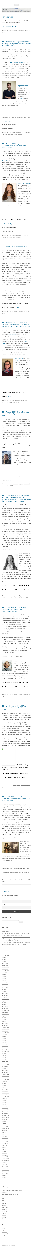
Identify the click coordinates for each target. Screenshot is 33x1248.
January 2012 (5, 1091)
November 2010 (5, 1111)
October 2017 (5, 997)
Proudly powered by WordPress (8, 1245)
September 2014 (5, 1051)
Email (3, 904)
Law (3, 1200)
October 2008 (5, 1130)
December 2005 (5, 1170)
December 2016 (5, 1010)
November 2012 (5, 1076)
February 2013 (5, 1070)
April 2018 (4, 991)
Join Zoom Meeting (7, 224)
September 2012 (5, 1079)
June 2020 (4, 957)
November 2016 (5, 1012)
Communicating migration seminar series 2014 (12, 1190)
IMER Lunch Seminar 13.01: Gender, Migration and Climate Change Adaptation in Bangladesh (14, 609)
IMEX (18, 360)
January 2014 (5, 1063)
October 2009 (5, 1119)
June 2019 (4, 974)
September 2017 (5, 999)
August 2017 (4, 1001)
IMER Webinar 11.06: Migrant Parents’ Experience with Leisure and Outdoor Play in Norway (15, 146)
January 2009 (5, 1126)
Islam (3, 1198)
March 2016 (4, 1021)
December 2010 (5, 1110)
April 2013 (4, 1068)
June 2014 (4, 1053)
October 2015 (5, 1031)
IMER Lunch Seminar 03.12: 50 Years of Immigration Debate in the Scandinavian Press (16, 708)
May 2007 (4, 1149)
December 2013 (5, 1064)
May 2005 (4, 1177)
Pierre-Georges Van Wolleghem (18, 62)
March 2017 (4, 1004)
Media (3, 1202)
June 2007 (4, 1147)
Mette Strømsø (12, 334)
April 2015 (4, 1040)
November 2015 (5, 1029)
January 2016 (5, 1025)
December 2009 (5, 1115)
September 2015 (5, 1033)
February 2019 (5, 982)
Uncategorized (16, 30)
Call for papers (5, 1188)
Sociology (24, 400)
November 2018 (5, 986)
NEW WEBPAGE (7, 17)
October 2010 (5, 1113)
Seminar (26, 235)
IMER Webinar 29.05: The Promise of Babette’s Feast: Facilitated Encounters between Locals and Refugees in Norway (16, 325)
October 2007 (5, 1141)
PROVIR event (5, 1211)
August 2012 (4, 1081)
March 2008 (4, 1136)
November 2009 (5, 1117)
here (18, 307)
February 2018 (5, 993)
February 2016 (5, 1023)
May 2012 (4, 1083)
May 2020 (4, 959)
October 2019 (5, 969)
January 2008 (5, 1138)
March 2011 (4, 1104)
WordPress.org (5, 1235)
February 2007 (5, 1155)
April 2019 (4, 978)
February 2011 (5, 1106)
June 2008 (4, 1132)
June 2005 (4, 1175)
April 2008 (4, 1134)
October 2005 (5, 1173)
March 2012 (4, 1087)
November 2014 (5, 1048)
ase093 (3, 32)
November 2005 (5, 1172)
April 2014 (4, 1057)
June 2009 (4, 1121)
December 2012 (5, 1074)
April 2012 (4, 1085)
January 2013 (5, 1072)
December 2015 (5, 1027)
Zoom (9, 396)
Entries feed (4, 1232)
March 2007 (4, 1153)
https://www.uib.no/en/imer (9, 26)
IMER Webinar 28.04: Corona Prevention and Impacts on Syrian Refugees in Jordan (16, 414)
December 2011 (5, 1093)
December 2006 (5, 1158)
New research (21, 132)
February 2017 (5, 1006)
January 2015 (5, 1046)
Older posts (5, 891)
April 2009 (4, 1123)
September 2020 (5, 955)
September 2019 (5, 971)
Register (4, 1228)
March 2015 (4, 1042)
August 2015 (4, 1034)
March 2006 (4, 1164)
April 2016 (4, 1019)
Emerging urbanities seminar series (10, 1194)
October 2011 (5, 1095)
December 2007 (5, 1140)
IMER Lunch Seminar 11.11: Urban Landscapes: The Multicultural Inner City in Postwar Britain (16, 798)
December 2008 (5, 1128)
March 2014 (4, 1059)
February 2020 (5, 963)
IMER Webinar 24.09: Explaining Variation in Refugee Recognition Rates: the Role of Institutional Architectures (16, 44)
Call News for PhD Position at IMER (14, 247)
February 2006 (5, 1166)
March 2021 (4, 954)
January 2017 (5, 1008)
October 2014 (5, 1049)
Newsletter (27, 132)
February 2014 (5, 1061)
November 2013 (5, 1066)
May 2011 (4, 1100)
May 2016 (4, 1017)
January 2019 (5, 984)
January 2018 (5, 995)
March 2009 (4, 1125)
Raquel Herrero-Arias (24, 183)
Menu (16, 4)
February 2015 (5, 1044)
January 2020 (5, 965)
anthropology (5, 1187)
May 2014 (4, 1055)
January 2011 (5, 1108)
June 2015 (4, 1036)
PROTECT (21, 98)
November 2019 (5, 967)
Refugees (4, 134)
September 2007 (5, 1143)
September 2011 (5, 1096)
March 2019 (4, 980)
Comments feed (5, 1234)
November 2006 (5, 1160)
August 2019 (4, 972)
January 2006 (5, 1168)
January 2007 (5, 1157)
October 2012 (5, 1078)
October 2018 (5, 987)
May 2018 (4, 989)
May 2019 (4, 976)
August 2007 (4, 1145)
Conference (4, 1192)
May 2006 (4, 1162)
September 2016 (5, 1014)
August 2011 (4, 1098)
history (3, 1196)
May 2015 (4, 1038)
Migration (15, 132)
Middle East (15, 484)
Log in (3, 1230)
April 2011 (4, 1102)
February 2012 (5, 1089)
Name (3, 899)
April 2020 (4, 961)
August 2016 (4, 1016)
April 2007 (4, 1151)
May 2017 (4, 1002)
